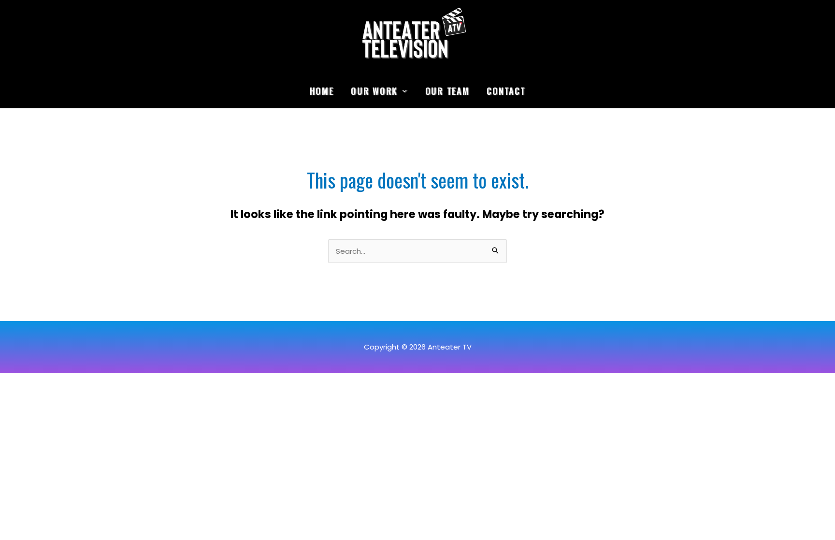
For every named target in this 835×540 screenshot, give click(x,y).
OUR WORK (374, 91)
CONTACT (506, 91)
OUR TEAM (447, 91)
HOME (322, 91)
